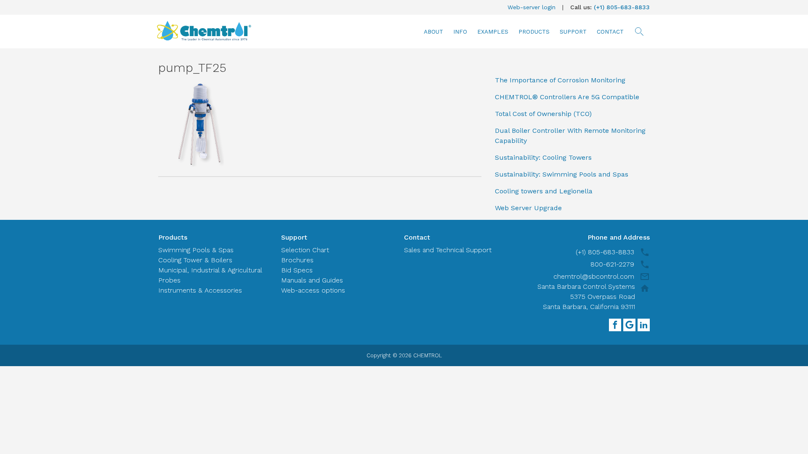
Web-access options (313, 290)
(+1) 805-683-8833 (622, 7)
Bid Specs (297, 270)
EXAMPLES (492, 31)
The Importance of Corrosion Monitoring (560, 80)
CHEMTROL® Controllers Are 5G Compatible (567, 97)
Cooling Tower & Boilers (195, 260)
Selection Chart (305, 250)
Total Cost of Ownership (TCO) (543, 114)
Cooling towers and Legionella (544, 191)
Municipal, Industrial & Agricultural (210, 270)
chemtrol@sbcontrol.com (593, 276)
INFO (460, 31)
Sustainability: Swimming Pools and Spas (561, 174)
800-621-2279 (612, 264)
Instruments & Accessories (200, 290)
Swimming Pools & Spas (196, 250)
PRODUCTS (534, 31)
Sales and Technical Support (448, 250)
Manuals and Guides (312, 280)
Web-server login (532, 7)
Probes (169, 280)
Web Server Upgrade (528, 208)
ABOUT (433, 31)
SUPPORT (573, 31)
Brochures (297, 260)
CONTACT (610, 31)
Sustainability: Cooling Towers (543, 157)
